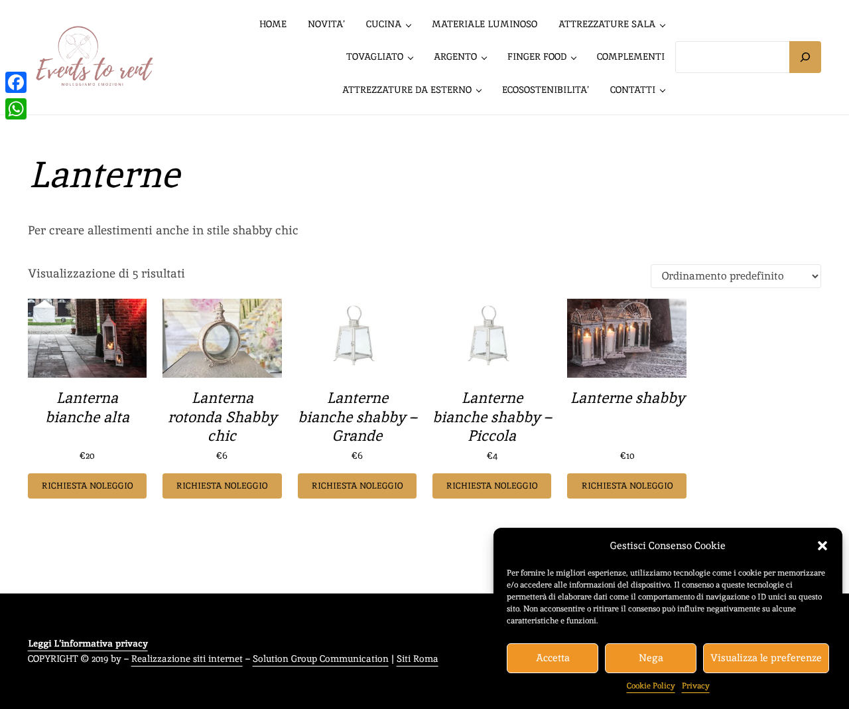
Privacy (696, 685)
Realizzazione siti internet (187, 659)
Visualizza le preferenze (766, 657)
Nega (651, 657)
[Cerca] (805, 57)
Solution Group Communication (321, 659)
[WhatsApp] (16, 109)
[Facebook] (16, 82)
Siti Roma (417, 659)
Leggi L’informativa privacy (88, 643)
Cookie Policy (651, 685)
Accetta (553, 657)
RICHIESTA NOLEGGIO (87, 485)
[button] (822, 545)
